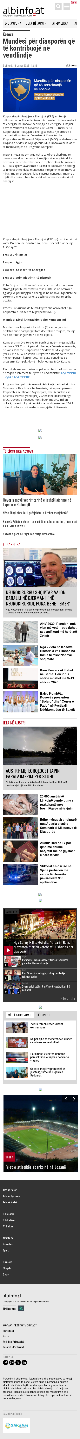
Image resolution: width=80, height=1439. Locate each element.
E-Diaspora (13, 23)
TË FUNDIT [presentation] (43, 1015)
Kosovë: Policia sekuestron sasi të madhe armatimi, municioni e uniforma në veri (40, 523)
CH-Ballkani (9, 1220)
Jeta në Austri (37, 23)
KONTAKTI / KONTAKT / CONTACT (20, 1325)
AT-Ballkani (61, 23)
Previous (66, 1098)
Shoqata (7, 1268)
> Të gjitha (67, 998)
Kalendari (7, 1244)
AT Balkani (8, 1226)
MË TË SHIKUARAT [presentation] (19, 1015)
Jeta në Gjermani (11, 1196)
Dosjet (6, 1274)
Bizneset (7, 1262)
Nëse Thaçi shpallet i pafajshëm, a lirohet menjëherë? (35, 513)
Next (74, 1098)
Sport (6, 1250)
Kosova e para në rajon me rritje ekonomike (29, 534)
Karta (6, 1336)
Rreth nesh (8, 1331)
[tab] (20, 1015)
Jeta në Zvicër (10, 1190)
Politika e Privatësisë (13, 1341)
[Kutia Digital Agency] (21, 1308)
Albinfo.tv (8, 1238)
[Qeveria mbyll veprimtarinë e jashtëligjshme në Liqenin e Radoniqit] (40, 474)
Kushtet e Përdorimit (13, 1347)
